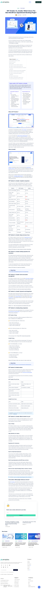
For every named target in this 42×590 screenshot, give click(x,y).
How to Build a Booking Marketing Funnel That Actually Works (18, 271)
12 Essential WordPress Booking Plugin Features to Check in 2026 (33, 544)
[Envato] (9, 565)
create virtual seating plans (22, 135)
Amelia (9, 167)
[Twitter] (7, 565)
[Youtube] (3, 567)
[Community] (3, 565)
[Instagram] (5, 565)
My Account (38, 2)
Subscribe (21, 515)
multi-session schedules (29, 278)
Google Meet (10, 297)
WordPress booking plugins (27, 372)
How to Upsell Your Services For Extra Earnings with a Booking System (20, 364)
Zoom (31, 296)
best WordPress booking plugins (14, 311)
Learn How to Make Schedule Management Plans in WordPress (22, 477)
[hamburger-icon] (30, 2)
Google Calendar (18, 296)
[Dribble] (7, 567)
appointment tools (28, 237)
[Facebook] (1, 565)
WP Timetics (24, 129)
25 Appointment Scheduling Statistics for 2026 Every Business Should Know (7, 544)
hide (17, 59)
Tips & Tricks (22, 8)
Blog (18, 8)
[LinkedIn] (1, 567)
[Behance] (5, 567)
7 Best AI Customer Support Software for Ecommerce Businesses (20, 544)
